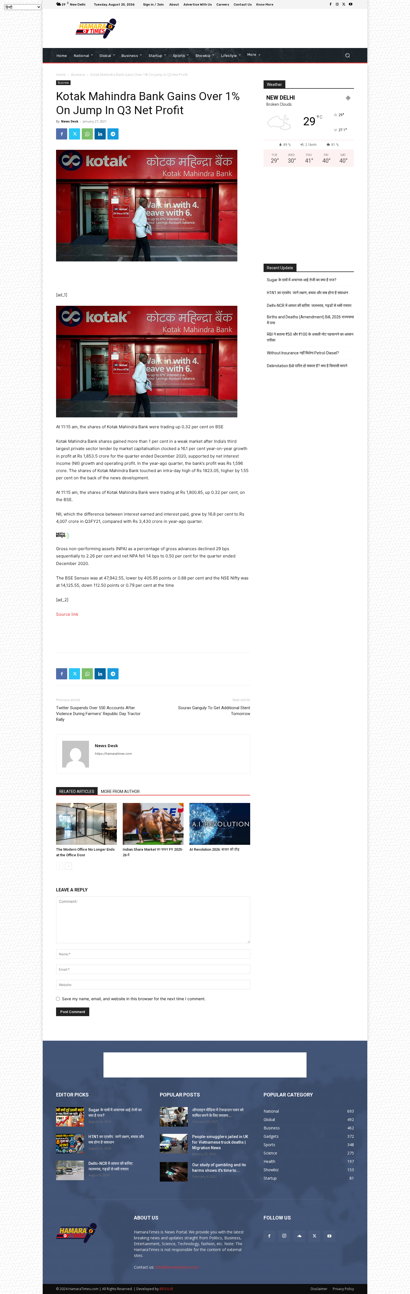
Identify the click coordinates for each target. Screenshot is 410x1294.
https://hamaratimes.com (113, 754)
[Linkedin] (100, 133)
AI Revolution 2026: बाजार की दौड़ (214, 849)
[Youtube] (350, 4)
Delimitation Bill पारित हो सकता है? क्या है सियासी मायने (307, 366)
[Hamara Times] (96, 28)
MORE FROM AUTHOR (120, 791)
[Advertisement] (251, 28)
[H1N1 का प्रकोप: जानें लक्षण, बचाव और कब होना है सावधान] (70, 1143)
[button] (347, 55)
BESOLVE (166, 1288)
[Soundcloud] (299, 1236)
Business (78, 74)
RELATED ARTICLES (76, 791)
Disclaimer (319, 1288)
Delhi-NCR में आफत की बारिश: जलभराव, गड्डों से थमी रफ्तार (309, 305)
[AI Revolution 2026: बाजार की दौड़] (219, 824)
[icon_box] (265, 5)
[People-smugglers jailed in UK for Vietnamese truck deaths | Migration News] (174, 1143)
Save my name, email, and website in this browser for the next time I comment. (134, 998)
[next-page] (68, 866)
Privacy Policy (343, 1288)
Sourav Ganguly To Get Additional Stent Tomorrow (214, 710)
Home (61, 74)
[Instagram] (337, 4)
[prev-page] (59, 866)
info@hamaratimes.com (177, 1267)
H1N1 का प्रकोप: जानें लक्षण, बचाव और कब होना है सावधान (307, 292)
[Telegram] (113, 133)
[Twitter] (344, 4)
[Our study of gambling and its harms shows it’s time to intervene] (174, 1172)
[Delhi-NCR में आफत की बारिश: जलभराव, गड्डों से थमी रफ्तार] (70, 1170)
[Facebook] (330, 4)
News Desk (69, 121)
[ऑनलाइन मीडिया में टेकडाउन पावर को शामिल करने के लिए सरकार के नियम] (174, 1117)
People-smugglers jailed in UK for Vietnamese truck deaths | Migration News (220, 1142)
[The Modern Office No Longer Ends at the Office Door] (86, 824)
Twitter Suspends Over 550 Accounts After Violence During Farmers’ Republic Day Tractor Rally (98, 713)
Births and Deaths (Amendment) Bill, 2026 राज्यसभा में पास (310, 320)
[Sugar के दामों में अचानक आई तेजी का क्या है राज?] (70, 1117)
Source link (67, 614)
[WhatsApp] (87, 133)
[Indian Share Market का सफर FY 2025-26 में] (153, 824)
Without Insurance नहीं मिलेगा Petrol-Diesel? (303, 353)
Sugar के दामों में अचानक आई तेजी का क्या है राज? (301, 280)
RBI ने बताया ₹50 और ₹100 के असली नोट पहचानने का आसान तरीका (310, 337)
